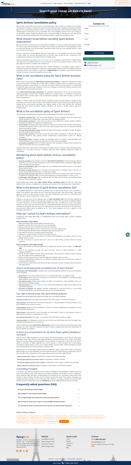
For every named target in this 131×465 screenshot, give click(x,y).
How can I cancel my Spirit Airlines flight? (30, 389)
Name (86, 28)
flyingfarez (42, 30)
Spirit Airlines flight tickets (45, 60)
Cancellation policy (73, 175)
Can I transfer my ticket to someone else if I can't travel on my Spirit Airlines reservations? (45, 405)
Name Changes (68, 3)
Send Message (99, 53)
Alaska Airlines (22, 417)
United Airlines (52, 421)
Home (68, 439)
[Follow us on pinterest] (27, 450)
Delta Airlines (73, 417)
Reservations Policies (47, 444)
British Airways (61, 417)
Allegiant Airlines (34, 417)
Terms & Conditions (60, 459)
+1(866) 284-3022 (92, 63)
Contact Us (69, 443)
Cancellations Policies (47, 439)
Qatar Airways (99, 417)
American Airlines (48, 417)
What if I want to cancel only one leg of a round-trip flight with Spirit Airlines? (41, 401)
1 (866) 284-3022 (65, 463)
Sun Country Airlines (38, 421)
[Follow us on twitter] (24, 450)
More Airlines (64, 421)
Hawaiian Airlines (86, 417)
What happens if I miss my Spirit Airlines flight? (32, 393)
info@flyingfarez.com (93, 65)
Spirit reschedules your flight (39, 285)
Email (86, 39)
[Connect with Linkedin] (20, 450)
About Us (51, 459)
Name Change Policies (47, 446)
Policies (68, 441)
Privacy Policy (71, 459)
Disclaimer (79, 459)
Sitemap (68, 445)
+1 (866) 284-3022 (123, 3)
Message (87, 44)
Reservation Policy (80, 3)
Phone (86, 34)
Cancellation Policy (45, 3)
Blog (89, 3)
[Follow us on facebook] (17, 450)
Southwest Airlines (23, 421)
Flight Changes (57, 3)
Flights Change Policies (48, 441)
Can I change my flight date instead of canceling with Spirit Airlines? (38, 397)
